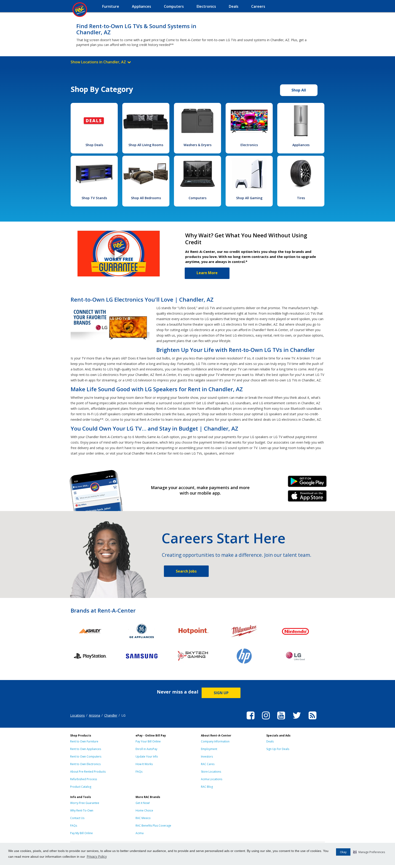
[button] (369, 852)
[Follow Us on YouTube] (281, 720)
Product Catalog (80, 787)
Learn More (207, 272)
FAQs (139, 772)
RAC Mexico (143, 818)
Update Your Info (147, 756)
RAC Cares (207, 764)
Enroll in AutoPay (146, 749)
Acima (140, 833)
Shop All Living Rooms (145, 145)
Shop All (298, 90)
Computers (197, 198)
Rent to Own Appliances (85, 749)
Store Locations (211, 772)
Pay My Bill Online (81, 833)
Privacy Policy (97, 856)
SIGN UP (221, 692)
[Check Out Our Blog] (312, 720)
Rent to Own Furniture (84, 741)
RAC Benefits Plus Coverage (153, 826)
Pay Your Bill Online (148, 741)
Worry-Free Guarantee (84, 803)
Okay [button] (343, 852)
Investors (207, 756)
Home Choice (144, 810)
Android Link (307, 482)
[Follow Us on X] (296, 720)
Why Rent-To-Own (81, 810)
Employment (209, 749)
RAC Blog (207, 787)
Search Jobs (186, 571)
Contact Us (77, 818)
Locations (77, 715)
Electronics (249, 145)
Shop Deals (94, 145)
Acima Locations (211, 779)
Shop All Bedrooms (146, 198)
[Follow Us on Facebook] (250, 720)
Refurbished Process (83, 779)
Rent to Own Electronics (85, 764)
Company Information (215, 741)
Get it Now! (143, 803)
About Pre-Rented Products (88, 772)
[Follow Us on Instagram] (266, 720)
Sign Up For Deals (277, 749)
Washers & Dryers (197, 145)
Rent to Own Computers (85, 756)
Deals (270, 741)
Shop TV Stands (94, 198)
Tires (301, 198)
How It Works (144, 764)
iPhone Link (307, 497)
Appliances (301, 145)
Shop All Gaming (249, 198)
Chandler (110, 715)
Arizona (94, 715)
